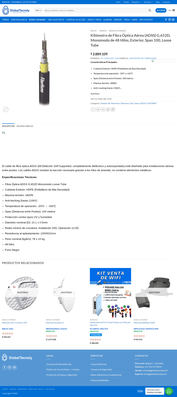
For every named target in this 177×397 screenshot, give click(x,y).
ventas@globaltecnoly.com (155, 370)
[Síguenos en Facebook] (166, 19)
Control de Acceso (75, 20)
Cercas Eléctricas (99, 364)
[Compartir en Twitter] (98, 109)
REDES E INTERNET (117, 31)
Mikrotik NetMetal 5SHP (144, 322)
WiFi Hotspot (146, 20)
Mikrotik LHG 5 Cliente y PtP (14, 322)
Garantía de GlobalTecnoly (58, 364)
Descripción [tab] (8, 126)
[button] (172, 10)
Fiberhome (125, 103)
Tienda (126, 2)
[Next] (175, 308)
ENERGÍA (118, 20)
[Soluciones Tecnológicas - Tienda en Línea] (16, 10)
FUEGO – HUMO (131, 20)
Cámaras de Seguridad (101, 369)
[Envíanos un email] (173, 19)
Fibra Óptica (135, 103)
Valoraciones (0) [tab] (24, 126)
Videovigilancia (19, 20)
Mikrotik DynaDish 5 (55, 322)
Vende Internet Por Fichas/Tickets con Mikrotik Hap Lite (110, 323)
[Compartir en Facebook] (93, 109)
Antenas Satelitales (100, 380)
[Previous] (2, 308)
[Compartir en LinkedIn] (113, 109)
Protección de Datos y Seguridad (61, 374)
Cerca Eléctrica (56, 20)
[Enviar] (149, 10)
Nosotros (135, 2)
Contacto (166, 2)
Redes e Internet (37, 20)
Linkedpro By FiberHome (110, 103)
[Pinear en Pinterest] (108, 109)
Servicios (147, 2)
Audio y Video (94, 20)
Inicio (118, 2)
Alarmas (107, 20)
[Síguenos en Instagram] (169, 19)
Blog (158, 2)
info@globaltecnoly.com (155, 374)
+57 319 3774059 (153, 366)
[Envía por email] (103, 109)
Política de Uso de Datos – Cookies (62, 369)
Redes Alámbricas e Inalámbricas (106, 374)
